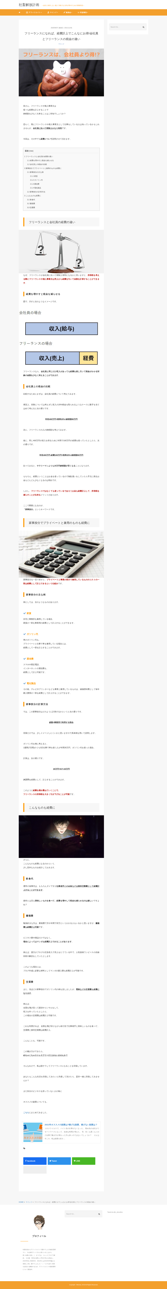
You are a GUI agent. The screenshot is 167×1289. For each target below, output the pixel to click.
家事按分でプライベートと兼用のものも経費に (42, 168)
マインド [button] (53, 12)
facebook (31, 1161)
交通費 (31, 207)
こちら (26, 1112)
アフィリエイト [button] (34, 12)
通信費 (34, 184)
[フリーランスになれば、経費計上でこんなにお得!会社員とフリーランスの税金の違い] (61, 72)
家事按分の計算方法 (36, 192)
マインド (61, 44)
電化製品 (35, 188)
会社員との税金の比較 (37, 164)
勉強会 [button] (68, 12)
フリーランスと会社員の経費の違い (38, 156)
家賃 (34, 176)
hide (31, 151)
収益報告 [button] (83, 12)
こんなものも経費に (32, 196)
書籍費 (31, 203)
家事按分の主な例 (35, 172)
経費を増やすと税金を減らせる (40, 160)
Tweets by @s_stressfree (115, 1212)
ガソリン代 (36, 180)
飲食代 (31, 200)
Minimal (78, 1285)
